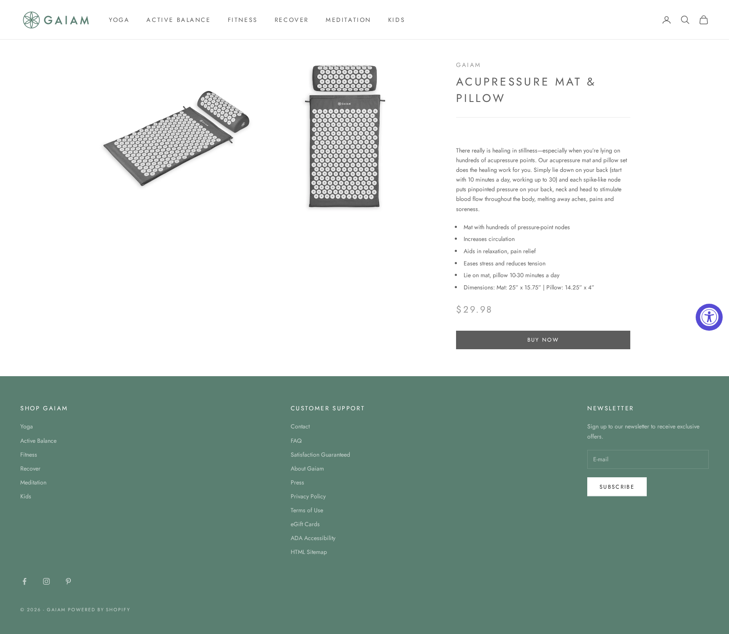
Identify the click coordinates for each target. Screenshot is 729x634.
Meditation (348, 20)
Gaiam (468, 65)
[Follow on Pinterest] (68, 581)
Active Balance (178, 20)
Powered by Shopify (99, 609)
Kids (396, 20)
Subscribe (616, 487)
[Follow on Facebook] (24, 581)
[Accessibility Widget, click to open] (709, 317)
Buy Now (543, 340)
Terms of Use (307, 510)
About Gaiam (307, 468)
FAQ (296, 440)
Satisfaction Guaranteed (320, 454)
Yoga (119, 20)
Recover (292, 20)
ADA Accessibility (313, 538)
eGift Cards (305, 524)
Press (297, 482)
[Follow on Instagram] (46, 581)
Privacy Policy (308, 496)
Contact (300, 426)
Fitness (243, 20)
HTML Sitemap (309, 552)
